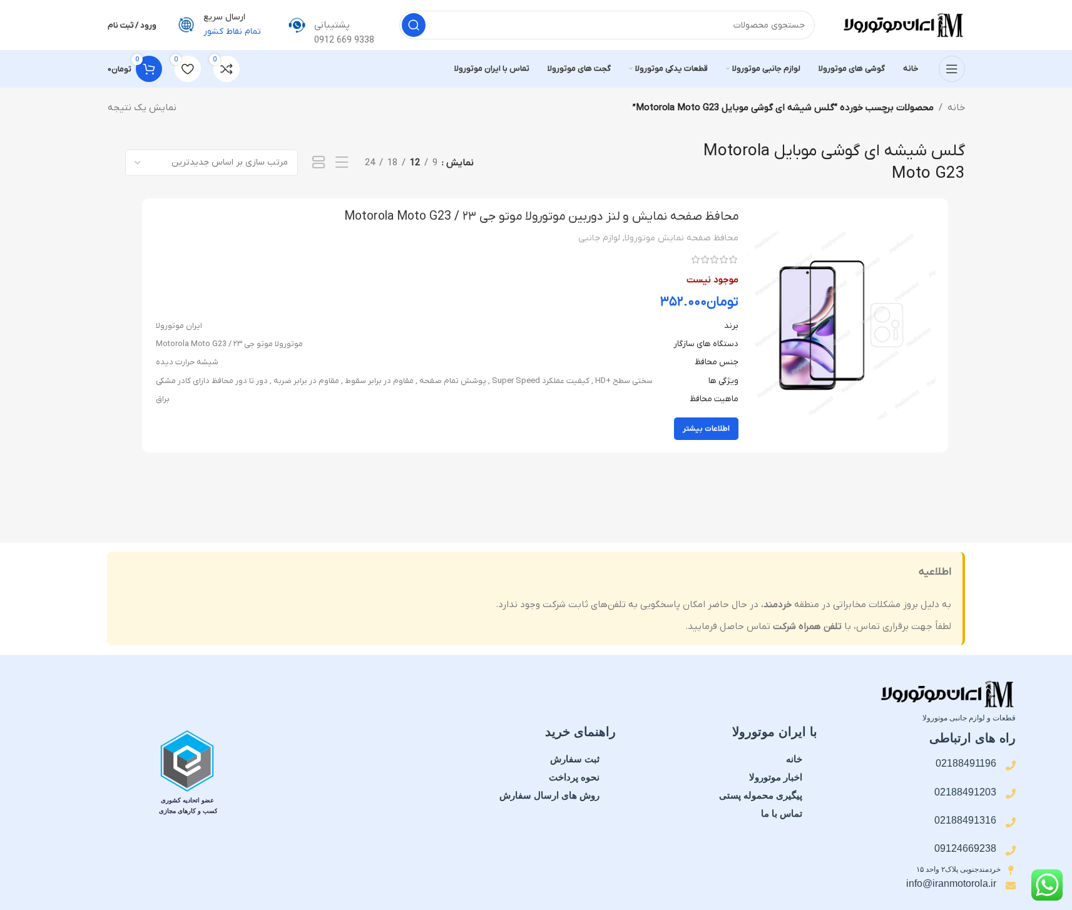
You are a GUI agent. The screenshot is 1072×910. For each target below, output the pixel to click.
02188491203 (965, 792)
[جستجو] (414, 25)
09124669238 (965, 848)
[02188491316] (1011, 822)
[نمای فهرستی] (341, 163)
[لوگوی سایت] (902, 24)
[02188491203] (1011, 794)
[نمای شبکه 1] (318, 163)
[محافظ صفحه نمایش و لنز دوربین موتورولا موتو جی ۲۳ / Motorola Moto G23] (842, 325)
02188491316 (965, 820)
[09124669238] (1011, 851)
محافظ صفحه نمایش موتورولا (681, 238)
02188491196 (966, 763)
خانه (956, 107)
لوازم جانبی (599, 238)
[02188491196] (1011, 765)
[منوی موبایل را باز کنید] (951, 68)
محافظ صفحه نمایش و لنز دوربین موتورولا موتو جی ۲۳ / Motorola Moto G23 (541, 216)
